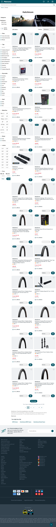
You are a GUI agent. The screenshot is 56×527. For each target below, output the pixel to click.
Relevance (46, 29)
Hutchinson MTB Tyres (25, 422)
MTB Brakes (22, 470)
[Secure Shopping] (20, 492)
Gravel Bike (22, 474)
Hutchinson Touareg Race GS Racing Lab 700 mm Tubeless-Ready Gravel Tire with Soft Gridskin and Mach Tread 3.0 (22, 261)
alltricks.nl (42, 465)
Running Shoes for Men (25, 464)
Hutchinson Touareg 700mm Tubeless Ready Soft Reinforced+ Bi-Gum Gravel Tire (22, 384)
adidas (2, 456)
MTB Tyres (4, 22)
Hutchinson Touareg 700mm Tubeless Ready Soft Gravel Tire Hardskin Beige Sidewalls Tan (22, 321)
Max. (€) (7, 173)
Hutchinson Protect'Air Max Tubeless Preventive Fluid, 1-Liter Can (20, 79)
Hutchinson (3, 20)
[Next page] (41, 407)
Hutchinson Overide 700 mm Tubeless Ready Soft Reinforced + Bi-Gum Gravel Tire (22, 292)
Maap (2, 467)
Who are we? (4, 439)
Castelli (3, 458)
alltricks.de (42, 461)
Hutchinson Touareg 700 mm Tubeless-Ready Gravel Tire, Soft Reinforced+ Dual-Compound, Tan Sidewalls (22, 199)
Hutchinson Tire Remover (17, 168)
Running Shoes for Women (26, 462)
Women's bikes (23, 467)
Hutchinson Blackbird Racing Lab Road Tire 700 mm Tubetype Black (21, 109)
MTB (21, 473)
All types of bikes (5, 448)
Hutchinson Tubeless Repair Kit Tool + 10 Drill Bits (44, 292)
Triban (2, 473)
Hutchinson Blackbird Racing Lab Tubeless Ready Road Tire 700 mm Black (21, 139)
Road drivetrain (23, 477)
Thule (2, 479)
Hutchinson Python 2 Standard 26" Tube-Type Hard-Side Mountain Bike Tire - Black (44, 261)
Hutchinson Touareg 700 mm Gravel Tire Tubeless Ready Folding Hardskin (43, 79)
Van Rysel (3, 483)
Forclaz (3, 474)
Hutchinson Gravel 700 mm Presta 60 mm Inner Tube (44, 230)
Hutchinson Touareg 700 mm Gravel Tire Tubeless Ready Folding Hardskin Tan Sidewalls (43, 322)
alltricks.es (42, 459)
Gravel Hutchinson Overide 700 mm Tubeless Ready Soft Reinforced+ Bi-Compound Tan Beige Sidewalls (44, 384)
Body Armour (23, 459)
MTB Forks (22, 468)
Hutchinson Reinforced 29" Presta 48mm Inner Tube (43, 109)
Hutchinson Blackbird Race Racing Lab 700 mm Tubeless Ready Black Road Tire (44, 139)
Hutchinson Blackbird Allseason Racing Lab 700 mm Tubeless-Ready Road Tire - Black (44, 169)
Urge (2, 459)
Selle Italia (3, 476)
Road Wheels (23, 471)
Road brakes (23, 476)
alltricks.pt (42, 464)
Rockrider (3, 471)
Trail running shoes (24, 465)
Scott (2, 482)
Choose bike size (5, 450)
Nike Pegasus (4, 477)
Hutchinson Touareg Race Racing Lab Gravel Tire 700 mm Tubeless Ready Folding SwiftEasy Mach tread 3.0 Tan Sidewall (21, 230)
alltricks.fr (42, 458)
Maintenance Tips (24, 447)
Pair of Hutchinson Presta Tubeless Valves (44, 352)
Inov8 (2, 465)
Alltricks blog (4, 453)
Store (21, 444)
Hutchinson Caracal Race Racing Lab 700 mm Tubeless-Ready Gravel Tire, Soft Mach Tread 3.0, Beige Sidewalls (44, 49)
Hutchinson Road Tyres (39, 422)
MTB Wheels (23, 458)
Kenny (2, 468)
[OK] (52, 431)
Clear (3, 178)
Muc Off (3, 461)
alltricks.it (42, 462)
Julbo (2, 470)
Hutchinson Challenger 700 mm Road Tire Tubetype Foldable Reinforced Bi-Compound (44, 199)
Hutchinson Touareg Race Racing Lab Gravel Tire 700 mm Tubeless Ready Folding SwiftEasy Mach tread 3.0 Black (21, 49)
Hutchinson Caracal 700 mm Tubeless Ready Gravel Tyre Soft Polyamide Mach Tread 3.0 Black (22, 353)
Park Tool (3, 464)
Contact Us (22, 439)
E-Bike (21, 461)
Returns (21, 442)
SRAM (2, 480)
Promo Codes (41, 445)
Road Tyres (4, 24)
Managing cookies (42, 442)
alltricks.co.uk (43, 456)
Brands (6, 7)
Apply (8, 178)
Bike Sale (40, 444)
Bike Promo (40, 447)
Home (2, 7)
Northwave (3, 462)
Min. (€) (2, 173)
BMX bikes (22, 479)
